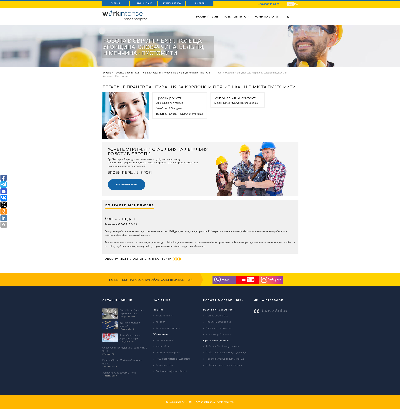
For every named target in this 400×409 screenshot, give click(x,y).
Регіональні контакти (167, 328)
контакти (200, 3)
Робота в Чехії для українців (222, 346)
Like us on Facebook (274, 310)
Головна (106, 72)
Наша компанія (164, 315)
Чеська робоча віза (217, 315)
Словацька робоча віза (219, 328)
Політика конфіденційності (171, 371)
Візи (215, 16)
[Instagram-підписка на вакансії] (271, 279)
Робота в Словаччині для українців (226, 352)
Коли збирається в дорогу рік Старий (130, 337)
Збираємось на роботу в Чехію (119, 372)
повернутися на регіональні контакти (137, 258)
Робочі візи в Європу (167, 352)
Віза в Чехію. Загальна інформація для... (132, 312)
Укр (290, 4)
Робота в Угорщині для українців (225, 358)
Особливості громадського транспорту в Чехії (124, 349)
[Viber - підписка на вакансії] (224, 279)
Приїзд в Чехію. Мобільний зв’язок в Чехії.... (122, 362)
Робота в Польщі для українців (224, 365)
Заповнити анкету (127, 184)
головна (115, 3)
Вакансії (202, 16)
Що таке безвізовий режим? (130, 324)
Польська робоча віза (218, 322)
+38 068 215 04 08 (269, 4)
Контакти (160, 322)
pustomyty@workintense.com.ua (240, 102)
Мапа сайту (162, 346)
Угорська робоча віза (218, 334)
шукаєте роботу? (172, 3)
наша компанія (144, 3)
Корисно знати (267, 16)
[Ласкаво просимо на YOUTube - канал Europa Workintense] (247, 279)
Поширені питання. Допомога (172, 358)
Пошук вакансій (164, 340)
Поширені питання (237, 16)
